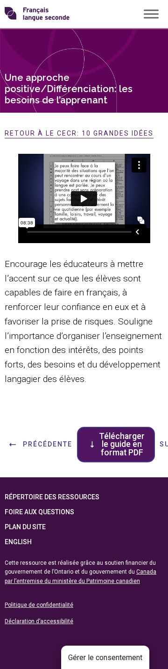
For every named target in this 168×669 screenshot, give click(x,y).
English (18, 542)
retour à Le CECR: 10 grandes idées (79, 133)
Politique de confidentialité (39, 605)
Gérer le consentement (105, 657)
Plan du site (25, 527)
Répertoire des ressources (52, 497)
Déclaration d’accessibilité (39, 621)
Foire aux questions (39, 512)
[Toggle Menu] (151, 13)
